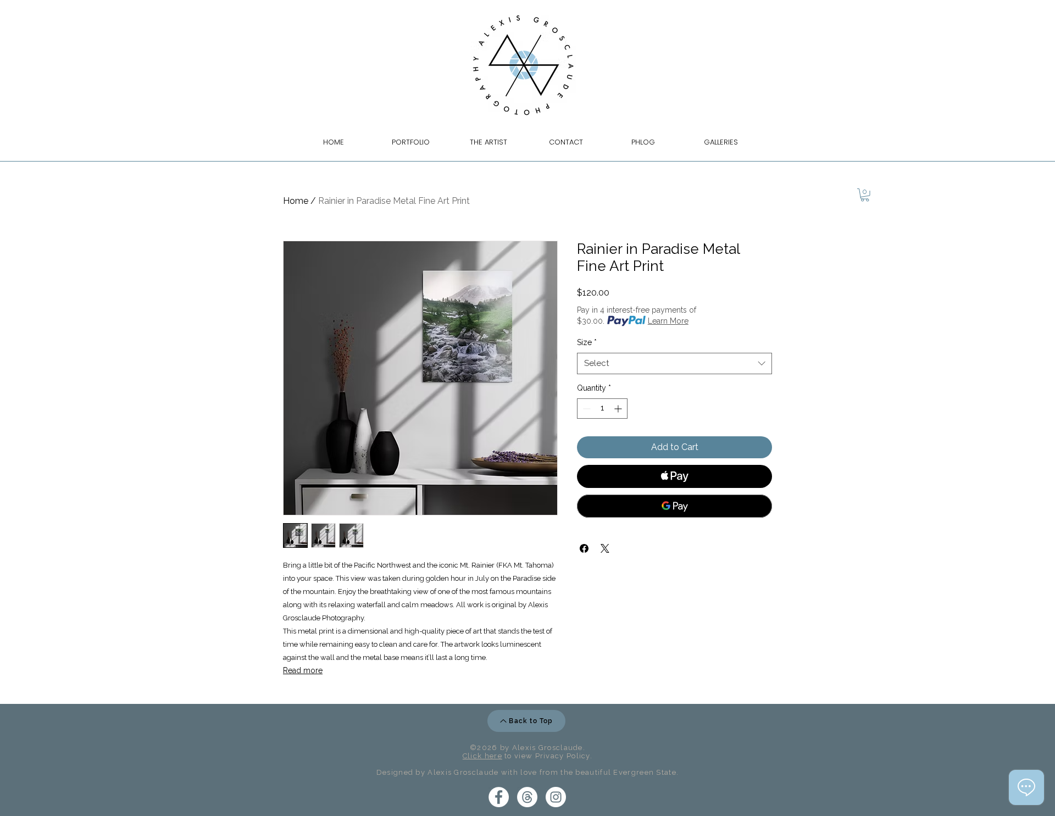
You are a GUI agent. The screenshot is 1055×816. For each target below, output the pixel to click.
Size (587, 342)
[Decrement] (585, 408)
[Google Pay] (674, 506)
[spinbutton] (602, 408)
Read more (303, 670)
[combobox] (674, 363)
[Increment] (619, 408)
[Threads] (527, 797)
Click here (482, 756)
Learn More (668, 321)
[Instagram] (556, 797)
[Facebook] (498, 797)
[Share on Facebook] (584, 548)
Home (295, 201)
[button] (865, 195)
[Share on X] (605, 548)
